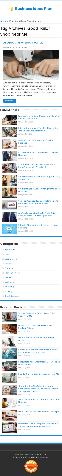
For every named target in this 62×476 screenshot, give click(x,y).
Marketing (9, 282)
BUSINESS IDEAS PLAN (37, 454)
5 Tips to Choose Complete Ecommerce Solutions (38, 226)
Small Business (12, 296)
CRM (7, 254)
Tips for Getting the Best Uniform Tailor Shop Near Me (36, 314)
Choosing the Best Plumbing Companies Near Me (38, 153)
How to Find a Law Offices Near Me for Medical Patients (36, 326)
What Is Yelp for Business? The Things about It (36, 339)
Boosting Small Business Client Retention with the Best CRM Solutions (38, 351)
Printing (8, 291)
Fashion (24, 47)
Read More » (9, 101)
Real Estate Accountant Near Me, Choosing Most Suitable (39, 363)
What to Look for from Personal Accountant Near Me (39, 400)
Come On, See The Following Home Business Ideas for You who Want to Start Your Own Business (38, 389)
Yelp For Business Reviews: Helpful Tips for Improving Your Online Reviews (38, 202)
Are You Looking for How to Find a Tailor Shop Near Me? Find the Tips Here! (37, 214)
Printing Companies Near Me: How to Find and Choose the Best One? (38, 129)
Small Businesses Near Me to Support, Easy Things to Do (39, 178)
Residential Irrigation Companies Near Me (38, 374)
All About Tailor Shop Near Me (23, 42)
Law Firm (9, 277)
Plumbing (9, 286)
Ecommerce (11, 259)
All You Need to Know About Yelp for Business (35, 141)
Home (5, 21)
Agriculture (10, 249)
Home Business (12, 272)
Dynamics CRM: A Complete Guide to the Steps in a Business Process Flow (38, 425)
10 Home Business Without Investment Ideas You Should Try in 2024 (36, 166)
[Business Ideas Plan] (31, 8)
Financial (9, 268)
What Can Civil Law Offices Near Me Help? (38, 411)
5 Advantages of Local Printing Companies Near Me (39, 190)
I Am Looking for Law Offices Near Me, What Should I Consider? (39, 117)
